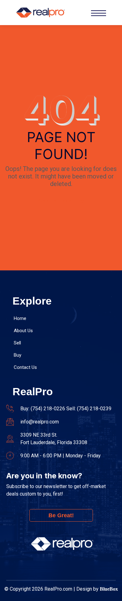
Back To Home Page (61, 200)
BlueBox (109, 589)
